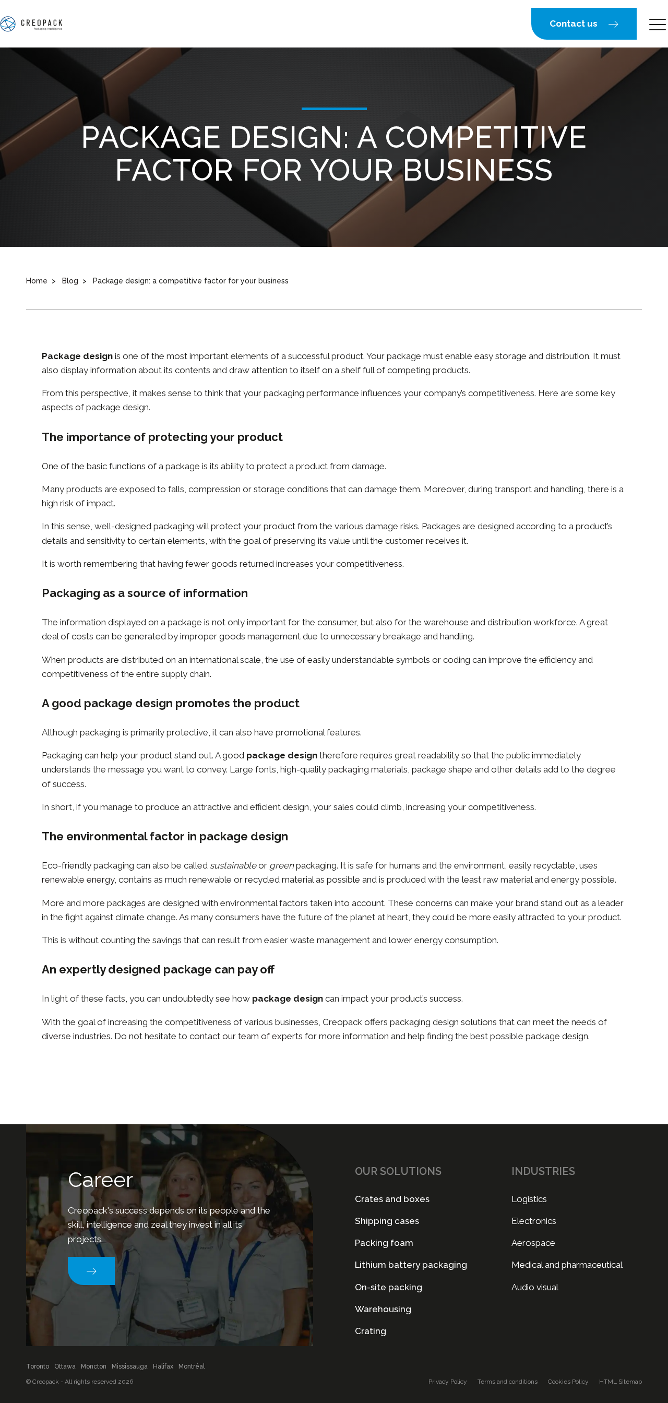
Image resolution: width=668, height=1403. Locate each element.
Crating (370, 1331)
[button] (584, 24)
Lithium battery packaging (411, 1264)
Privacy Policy (447, 1381)
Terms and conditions (508, 1381)
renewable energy (78, 879)
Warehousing (383, 1309)
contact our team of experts (246, 1036)
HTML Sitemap (620, 1381)
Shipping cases (387, 1221)
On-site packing (388, 1287)
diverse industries (76, 1036)
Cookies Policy (568, 1381)
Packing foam (384, 1243)
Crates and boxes (392, 1199)
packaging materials (368, 769)
